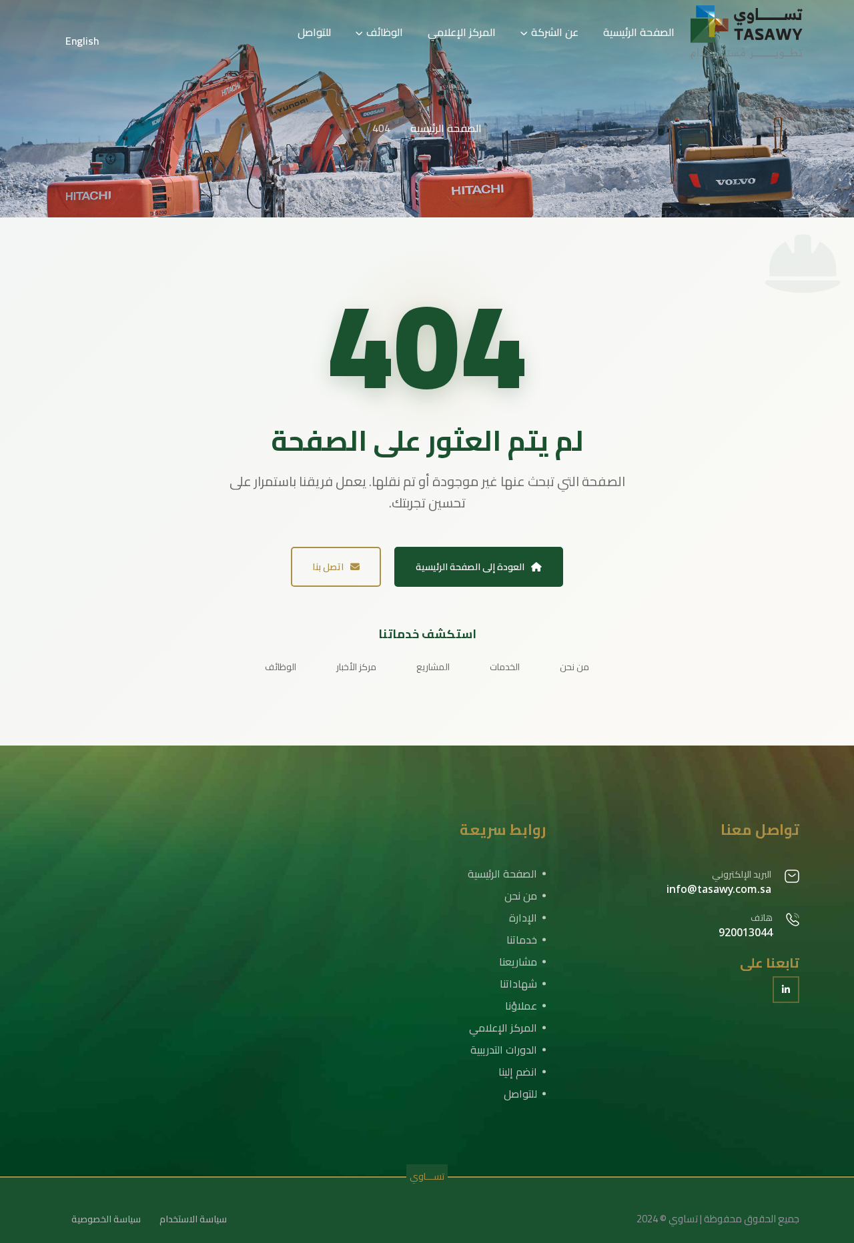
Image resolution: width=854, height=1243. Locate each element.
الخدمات (505, 667)
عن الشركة (554, 32)
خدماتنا (521, 939)
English (82, 41)
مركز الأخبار (356, 667)
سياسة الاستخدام (193, 1219)
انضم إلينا (517, 1071)
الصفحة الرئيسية (639, 32)
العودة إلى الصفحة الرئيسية (470, 566)
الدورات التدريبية (503, 1049)
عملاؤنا (521, 1005)
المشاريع (433, 667)
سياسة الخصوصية (106, 1219)
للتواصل (314, 32)
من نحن (574, 667)
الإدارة (523, 917)
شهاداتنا (518, 983)
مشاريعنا (518, 961)
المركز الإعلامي (462, 32)
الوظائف (384, 32)
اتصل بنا (328, 566)
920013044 (746, 932)
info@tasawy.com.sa (719, 889)
